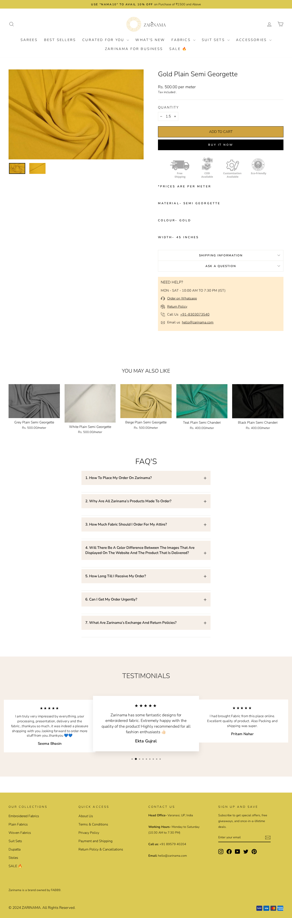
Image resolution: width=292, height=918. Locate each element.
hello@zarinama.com (198, 322)
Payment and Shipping (95, 841)
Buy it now (220, 145)
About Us (85, 816)
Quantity (168, 107)
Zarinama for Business (134, 49)
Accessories (252, 40)
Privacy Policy (88, 832)
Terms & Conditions (93, 824)
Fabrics (181, 40)
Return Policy (177, 306)
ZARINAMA (31, 907)
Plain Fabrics (18, 824)
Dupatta (15, 849)
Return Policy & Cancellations (100, 849)
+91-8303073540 (194, 314)
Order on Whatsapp (182, 298)
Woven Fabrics (20, 832)
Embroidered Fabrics (24, 816)
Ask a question (220, 266)
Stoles (13, 857)
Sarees (29, 40)
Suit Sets (214, 40)
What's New (150, 40)
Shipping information (221, 255)
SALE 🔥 (178, 49)
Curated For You (104, 40)
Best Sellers (60, 40)
